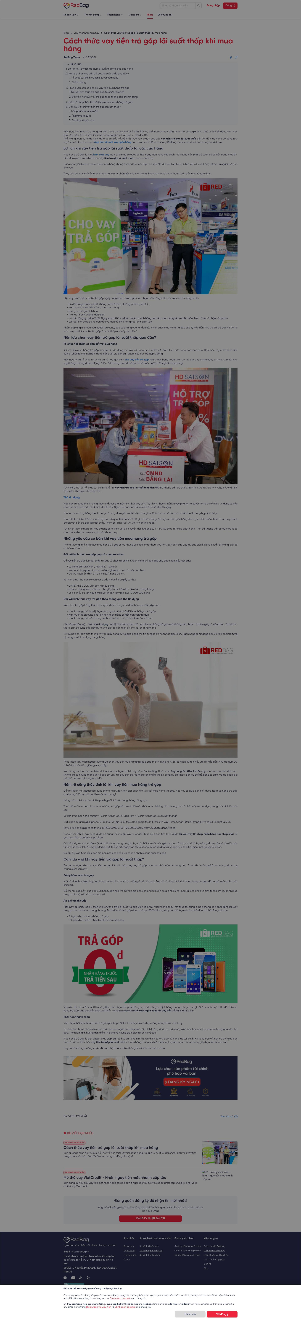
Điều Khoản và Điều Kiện (98, 1307)
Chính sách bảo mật (120, 1298)
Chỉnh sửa (190, 1314)
